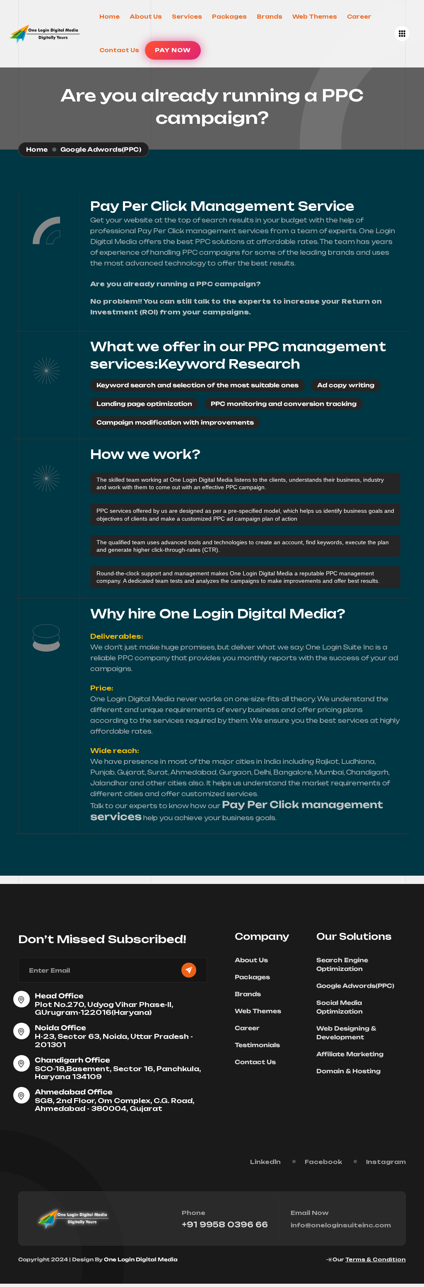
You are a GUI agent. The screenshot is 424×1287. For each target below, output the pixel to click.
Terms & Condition (375, 1259)
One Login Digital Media (141, 1259)
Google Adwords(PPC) (355, 985)
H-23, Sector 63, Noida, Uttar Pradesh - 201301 (114, 1040)
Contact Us (119, 50)
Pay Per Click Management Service (222, 206)
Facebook (323, 1161)
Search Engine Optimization (342, 964)
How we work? (145, 454)
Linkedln (265, 1161)
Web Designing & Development (346, 1033)
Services (187, 16)
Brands (269, 16)
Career (359, 16)
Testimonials (257, 1044)
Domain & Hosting (348, 1071)
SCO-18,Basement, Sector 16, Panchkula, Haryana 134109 (118, 1073)
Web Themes (314, 16)
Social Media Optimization (339, 1007)
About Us (146, 16)
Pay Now (173, 50)
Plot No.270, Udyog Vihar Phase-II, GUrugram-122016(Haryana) (104, 1008)
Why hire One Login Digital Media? (217, 613)
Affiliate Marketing (349, 1054)
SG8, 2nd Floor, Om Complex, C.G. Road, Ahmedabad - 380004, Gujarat (114, 1104)
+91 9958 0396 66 (225, 1224)
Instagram (386, 1161)
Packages (229, 16)
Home (109, 16)
